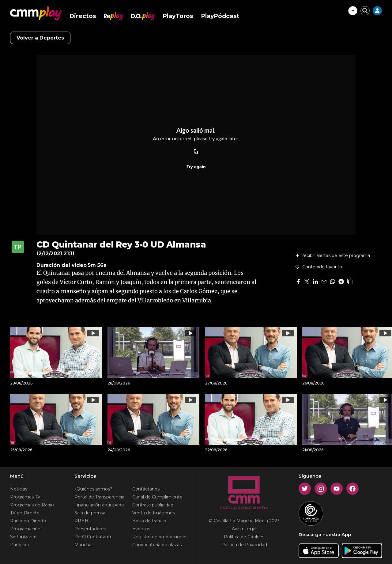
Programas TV (25, 497)
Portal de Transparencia (99, 497)
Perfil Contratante (93, 536)
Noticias (18, 489)
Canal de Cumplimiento (157, 497)
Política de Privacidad (244, 544)
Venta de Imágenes (153, 513)
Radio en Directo (28, 521)
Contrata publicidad (152, 505)
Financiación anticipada (99, 505)
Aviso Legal (244, 529)
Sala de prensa (89, 513)
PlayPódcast (220, 16)
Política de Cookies (244, 536)
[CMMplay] (36, 13)
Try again (196, 166)
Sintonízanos (23, 536)
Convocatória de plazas (157, 544)
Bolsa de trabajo (149, 521)
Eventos (141, 529)
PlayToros (178, 16)
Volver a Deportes (40, 38)
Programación (25, 529)
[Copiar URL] (196, 152)
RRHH (81, 521)
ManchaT (84, 544)
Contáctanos (146, 489)
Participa (19, 544)
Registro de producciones (159, 536)
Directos (82, 16)
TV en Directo (25, 513)
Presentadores (90, 529)
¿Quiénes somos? (93, 489)
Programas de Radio (32, 505)
